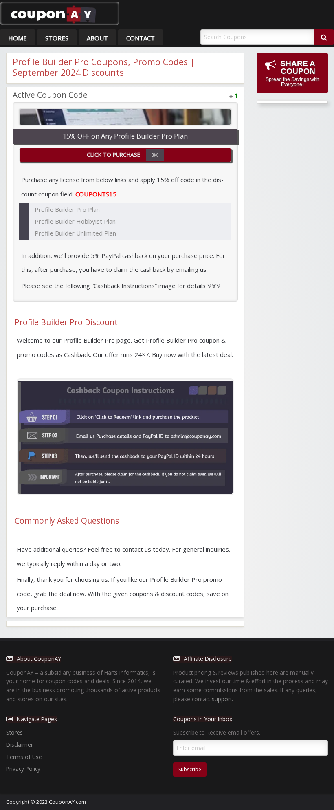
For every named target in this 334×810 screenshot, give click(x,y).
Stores (56, 38)
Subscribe (189, 769)
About (97, 38)
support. (222, 699)
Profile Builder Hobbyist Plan (75, 221)
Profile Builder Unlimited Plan (75, 233)
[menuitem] (17, 37)
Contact (140, 38)
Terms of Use (24, 757)
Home (17, 38)
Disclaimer (19, 744)
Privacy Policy (23, 769)
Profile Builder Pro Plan (67, 209)
